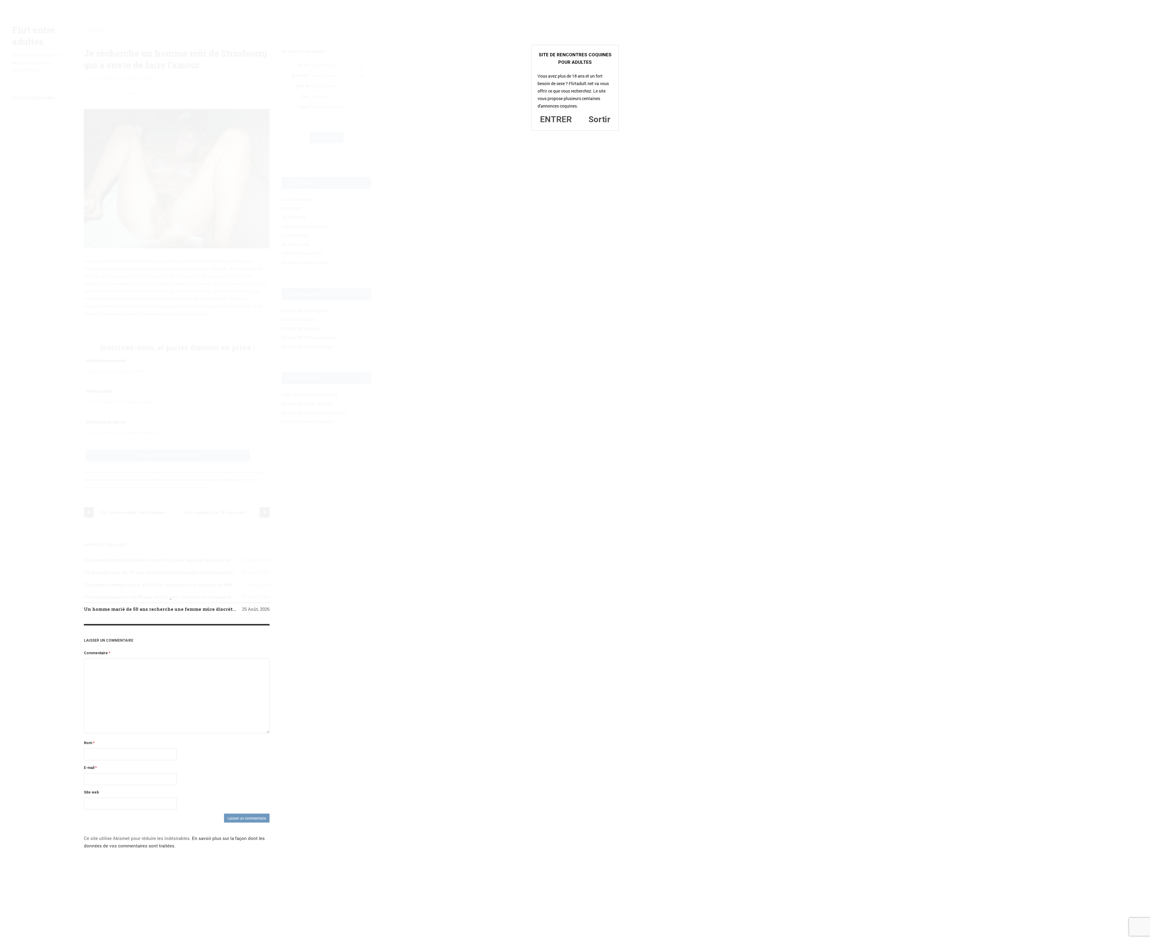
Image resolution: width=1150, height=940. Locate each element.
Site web (91, 792)
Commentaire (97, 653)
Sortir (599, 119)
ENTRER (556, 119)
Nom (89, 743)
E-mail (90, 768)
